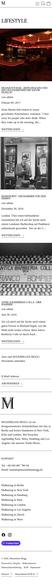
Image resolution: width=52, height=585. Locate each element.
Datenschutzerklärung (11, 567)
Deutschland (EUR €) (25, 574)
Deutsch (5, 574)
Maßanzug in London (13, 504)
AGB (25, 567)
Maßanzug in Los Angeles (16, 509)
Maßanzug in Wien (12, 519)
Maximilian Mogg (18, 558)
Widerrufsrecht (29, 563)
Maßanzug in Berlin (12, 485)
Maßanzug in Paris (11, 499)
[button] (43, 3)
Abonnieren (10, 383)
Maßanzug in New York (14, 490)
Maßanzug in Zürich (12, 514)
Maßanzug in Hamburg (14, 495)
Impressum (35, 567)
